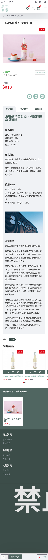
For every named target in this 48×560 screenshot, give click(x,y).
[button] (23, 382)
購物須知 (38, 109)
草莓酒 (12, 339)
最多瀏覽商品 (21, 391)
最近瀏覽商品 (8, 391)
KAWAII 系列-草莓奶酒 (12, 420)
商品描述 (9, 109)
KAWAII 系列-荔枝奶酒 (34, 376)
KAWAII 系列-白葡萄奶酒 (13, 376)
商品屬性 (24, 109)
